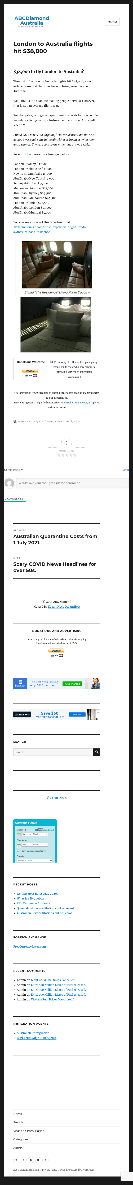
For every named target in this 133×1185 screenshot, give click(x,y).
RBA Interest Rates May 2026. (37, 893)
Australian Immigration (33, 1033)
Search (18, 1122)
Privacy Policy (49, 1169)
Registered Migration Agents (36, 1037)
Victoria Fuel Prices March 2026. (53, 999)
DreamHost (56, 606)
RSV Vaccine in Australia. (34, 903)
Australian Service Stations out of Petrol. (44, 913)
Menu (112, 22)
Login (125, 469)
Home (17, 1113)
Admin (22, 421)
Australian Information (26, 1169)
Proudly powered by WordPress (77, 1169)
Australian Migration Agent (77, 402)
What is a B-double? (31, 898)
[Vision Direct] (57, 797)
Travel (50, 421)
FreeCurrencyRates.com (29, 946)
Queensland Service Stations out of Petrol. (45, 908)
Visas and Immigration (67, 421)
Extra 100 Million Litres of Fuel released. (58, 985)
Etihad (28, 154)
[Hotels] (35, 848)
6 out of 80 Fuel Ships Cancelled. (53, 980)
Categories (20, 1139)
